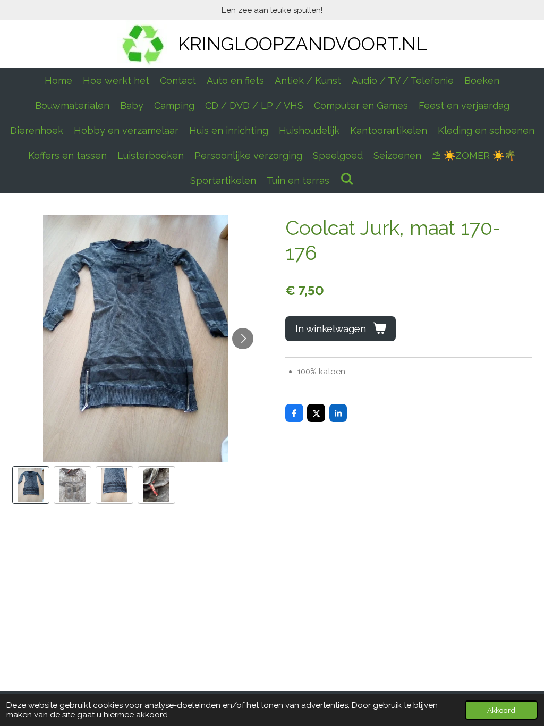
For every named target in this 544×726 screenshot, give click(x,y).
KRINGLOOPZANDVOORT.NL (302, 44)
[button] (31, 485)
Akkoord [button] (501, 710)
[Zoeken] (347, 179)
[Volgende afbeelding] (242, 338)
